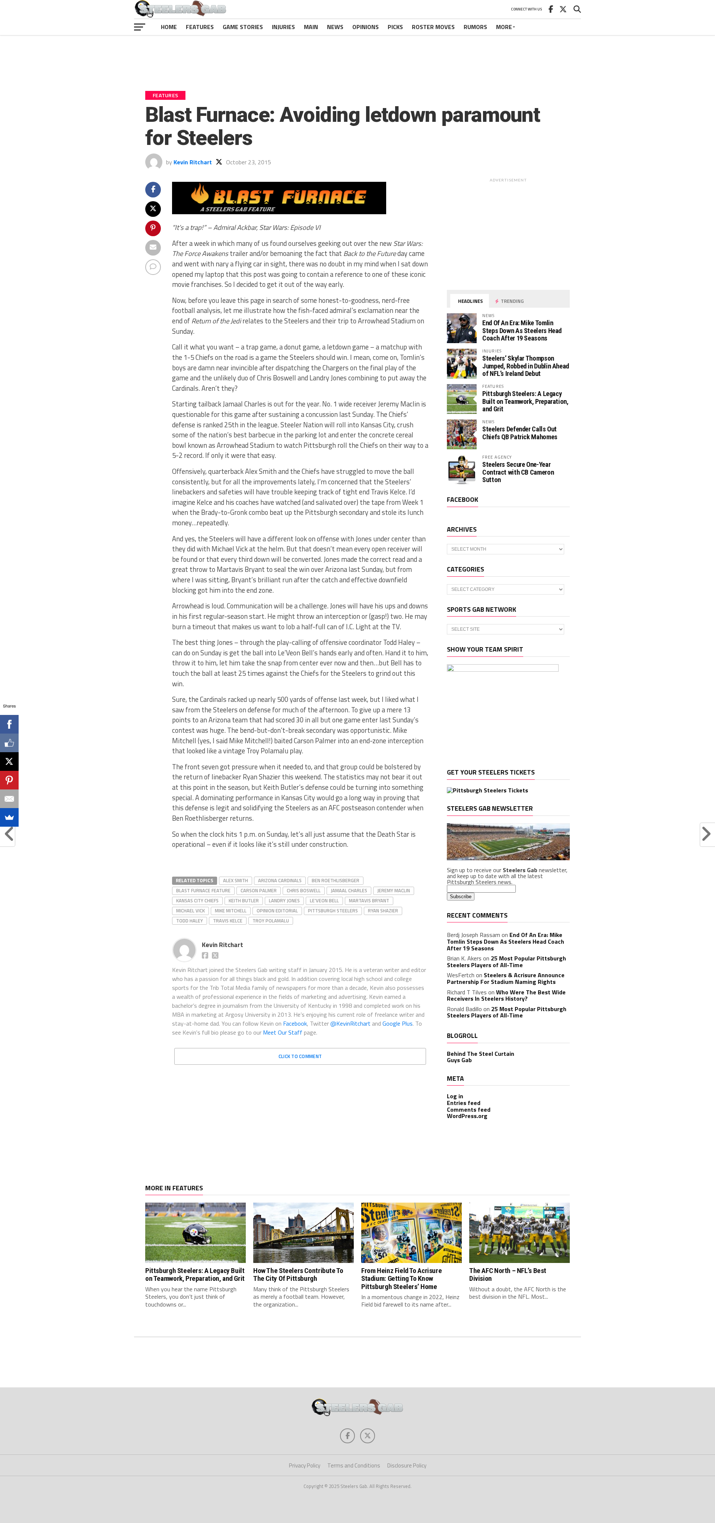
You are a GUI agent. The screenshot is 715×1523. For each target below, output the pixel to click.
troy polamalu (270, 920)
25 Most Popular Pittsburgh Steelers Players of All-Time (506, 961)
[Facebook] (9, 724)
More (504, 26)
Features (200, 26)
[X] (9, 761)
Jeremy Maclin (393, 890)
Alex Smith (235, 880)
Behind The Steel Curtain (480, 1053)
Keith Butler (244, 900)
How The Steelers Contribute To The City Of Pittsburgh (298, 1274)
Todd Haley (189, 920)
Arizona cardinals (280, 880)
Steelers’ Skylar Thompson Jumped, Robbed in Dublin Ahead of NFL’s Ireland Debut (525, 365)
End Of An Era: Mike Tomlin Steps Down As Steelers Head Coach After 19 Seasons (522, 330)
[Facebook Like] (9, 743)
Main (311, 26)
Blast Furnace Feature (203, 890)
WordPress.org (467, 1115)
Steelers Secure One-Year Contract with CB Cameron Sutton (518, 471)
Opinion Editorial (277, 910)
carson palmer (259, 890)
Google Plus (397, 1023)
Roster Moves (433, 26)
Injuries (283, 26)
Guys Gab (459, 1059)
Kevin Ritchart (193, 162)
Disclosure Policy (406, 1465)
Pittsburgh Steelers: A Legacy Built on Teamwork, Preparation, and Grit (525, 401)
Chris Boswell (304, 890)
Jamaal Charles (349, 890)
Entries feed (463, 1102)
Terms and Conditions (353, 1465)
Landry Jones (284, 900)
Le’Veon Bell (324, 900)
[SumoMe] (9, 817)
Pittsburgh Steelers (333, 910)
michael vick (190, 910)
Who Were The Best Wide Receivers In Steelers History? (506, 995)
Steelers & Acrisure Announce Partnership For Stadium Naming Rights (506, 978)
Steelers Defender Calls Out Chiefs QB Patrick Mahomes (519, 432)
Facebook (295, 1023)
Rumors (475, 26)
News (335, 26)
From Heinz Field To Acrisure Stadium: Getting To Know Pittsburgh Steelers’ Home (401, 1278)
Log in (455, 1096)
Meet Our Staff (282, 1032)
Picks (395, 26)
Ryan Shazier (383, 910)
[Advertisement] (357, 57)
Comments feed (468, 1109)
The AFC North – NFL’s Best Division (507, 1274)
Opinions (365, 26)
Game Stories (243, 26)
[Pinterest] (9, 780)
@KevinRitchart (350, 1023)
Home (169, 26)
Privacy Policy (304, 1465)
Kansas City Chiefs (197, 900)
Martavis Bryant (369, 900)
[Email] (9, 798)
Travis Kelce (227, 920)
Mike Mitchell (231, 910)
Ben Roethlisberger (335, 880)
